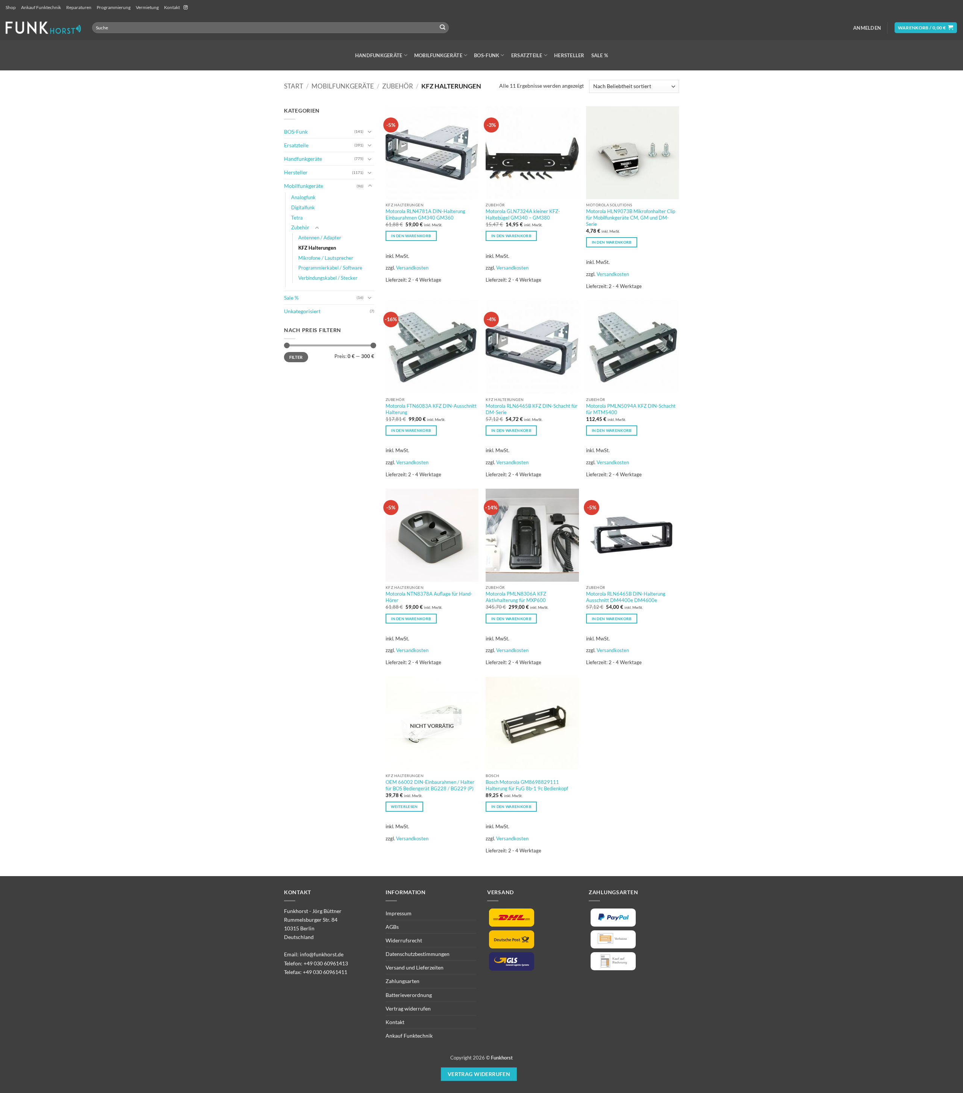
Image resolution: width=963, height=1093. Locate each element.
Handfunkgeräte (379, 55)
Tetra (297, 218)
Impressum (399, 913)
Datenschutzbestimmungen (418, 954)
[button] (867, 28)
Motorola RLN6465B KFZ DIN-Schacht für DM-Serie (531, 409)
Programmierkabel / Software (330, 268)
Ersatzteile (526, 55)
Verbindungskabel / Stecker (327, 278)
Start (293, 86)
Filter (296, 357)
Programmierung (114, 7)
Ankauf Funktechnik (41, 7)
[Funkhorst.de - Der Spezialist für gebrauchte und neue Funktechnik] (43, 27)
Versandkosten (412, 268)
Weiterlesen (404, 806)
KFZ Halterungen (317, 248)
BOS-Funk (486, 55)
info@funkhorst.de (321, 954)
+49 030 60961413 (326, 963)
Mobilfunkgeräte (438, 55)
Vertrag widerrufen (408, 1008)
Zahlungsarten (402, 981)
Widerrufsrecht (404, 940)
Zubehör (397, 86)
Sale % (599, 55)
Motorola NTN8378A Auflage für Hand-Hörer (429, 597)
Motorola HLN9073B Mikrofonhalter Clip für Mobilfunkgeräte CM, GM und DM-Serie (630, 217)
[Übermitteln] (442, 28)
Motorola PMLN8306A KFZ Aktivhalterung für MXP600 (516, 597)
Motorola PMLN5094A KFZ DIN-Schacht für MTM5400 (631, 409)
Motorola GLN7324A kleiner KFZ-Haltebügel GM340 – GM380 (523, 214)
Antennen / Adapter (319, 238)
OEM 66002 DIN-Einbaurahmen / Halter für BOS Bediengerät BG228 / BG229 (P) (430, 785)
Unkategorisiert (302, 311)
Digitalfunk (303, 207)
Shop (11, 7)
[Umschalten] (369, 131)
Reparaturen (78, 7)
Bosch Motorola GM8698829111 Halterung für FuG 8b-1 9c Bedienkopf (527, 785)
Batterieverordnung (409, 995)
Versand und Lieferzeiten (415, 967)
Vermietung (147, 7)
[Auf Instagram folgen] (186, 7)
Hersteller (569, 55)
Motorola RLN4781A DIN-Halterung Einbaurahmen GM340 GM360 (425, 214)
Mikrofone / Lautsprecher (325, 258)
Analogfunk (303, 197)
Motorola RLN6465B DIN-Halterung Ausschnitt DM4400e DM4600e (625, 597)
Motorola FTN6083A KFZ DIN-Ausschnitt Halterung (431, 409)
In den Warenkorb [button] (411, 235)
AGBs (392, 927)
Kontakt (172, 7)
